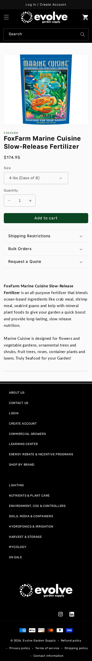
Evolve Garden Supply (39, 640)
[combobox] (46, 34)
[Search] (82, 34)
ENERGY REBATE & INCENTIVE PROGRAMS (41, 454)
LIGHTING (16, 485)
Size (7, 168)
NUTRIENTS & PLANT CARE (29, 495)
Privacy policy (19, 648)
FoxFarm (11, 133)
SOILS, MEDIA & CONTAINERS (31, 516)
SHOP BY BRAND (21, 464)
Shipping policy (76, 648)
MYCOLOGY (18, 547)
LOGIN (13, 413)
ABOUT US (17, 392)
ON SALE (15, 557)
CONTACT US (18, 403)
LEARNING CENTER (23, 444)
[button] (6, 17)
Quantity (11, 190)
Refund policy (71, 640)
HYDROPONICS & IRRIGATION (31, 526)
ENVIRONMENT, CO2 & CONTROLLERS (37, 506)
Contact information (48, 655)
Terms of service (47, 648)
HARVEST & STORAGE (25, 537)
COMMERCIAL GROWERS (27, 434)
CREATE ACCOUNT (23, 423)
